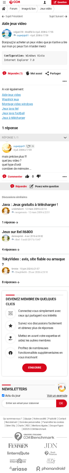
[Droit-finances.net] (50, 453)
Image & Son (29, 8)
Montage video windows (17, 104)
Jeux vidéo (46, 8)
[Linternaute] (18, 453)
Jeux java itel (10, 108)
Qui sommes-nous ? (12, 418)
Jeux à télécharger (13, 118)
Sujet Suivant (56, 16)
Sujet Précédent (14, 16)
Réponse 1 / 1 (10, 137)
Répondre (21, 186)
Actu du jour (12, 395)
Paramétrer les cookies (53, 422)
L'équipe (27, 418)
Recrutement (11, 422)
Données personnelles (30, 422)
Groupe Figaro (56, 425)
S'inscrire (34, 367)
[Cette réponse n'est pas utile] (38, 176)
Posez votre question (46, 186)
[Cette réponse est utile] (27, 176)
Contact (62, 418)
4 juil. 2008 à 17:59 (39, 35)
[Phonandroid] (50, 468)
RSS (28, 425)
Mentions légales (40, 425)
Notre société (40, 418)
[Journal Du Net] (50, 445)
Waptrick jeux (10, 99)
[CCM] (15, 2)
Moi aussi (36, 73)
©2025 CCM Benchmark (34, 429)
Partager (55, 73)
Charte (20, 425)
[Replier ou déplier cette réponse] (65, 137)
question (62, 2)
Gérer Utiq (10, 425)
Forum (13, 8)
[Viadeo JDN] (50, 461)
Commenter (14, 176)
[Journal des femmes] (18, 445)
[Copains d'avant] (18, 461)
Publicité (52, 418)
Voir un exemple (57, 395)
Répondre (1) (15, 73)
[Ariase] (18, 468)
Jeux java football (13, 113)
